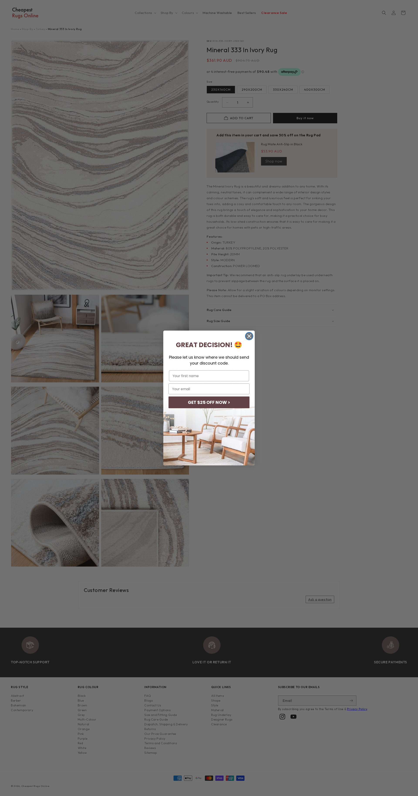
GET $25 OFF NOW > (209, 402)
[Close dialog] (249, 336)
